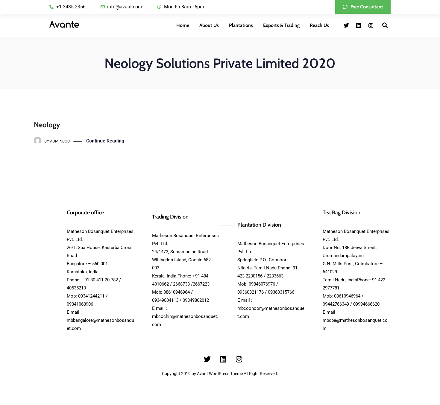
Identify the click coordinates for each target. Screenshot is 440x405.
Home (182, 25)
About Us (209, 25)
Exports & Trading (281, 25)
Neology (47, 124)
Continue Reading (105, 141)
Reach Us (319, 25)
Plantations (241, 25)
